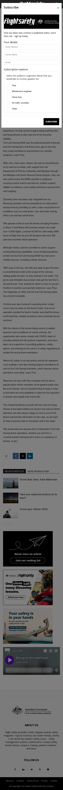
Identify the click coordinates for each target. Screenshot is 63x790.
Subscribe (51, 121)
